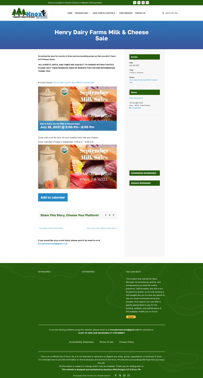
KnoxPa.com (91, 376)
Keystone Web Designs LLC (116, 369)
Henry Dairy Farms (136, 98)
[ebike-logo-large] (29, 8)
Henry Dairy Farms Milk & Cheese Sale (101, 228)
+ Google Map (136, 108)
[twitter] (139, 2)
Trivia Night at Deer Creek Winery (51, 228)
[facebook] (134, 2)
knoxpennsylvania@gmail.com (52, 244)
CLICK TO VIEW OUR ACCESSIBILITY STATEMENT (101, 333)
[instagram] (143, 2)
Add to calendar (53, 197)
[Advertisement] (144, 220)
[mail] (147, 2)
